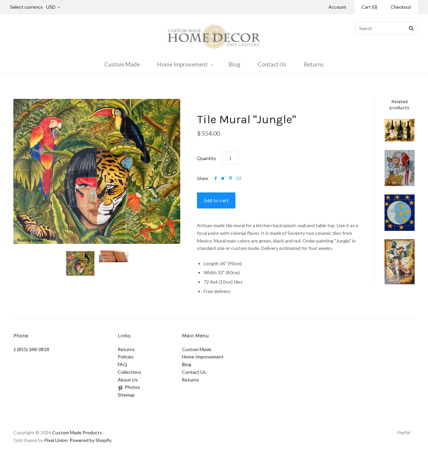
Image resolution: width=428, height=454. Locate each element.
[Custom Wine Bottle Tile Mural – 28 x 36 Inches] (400, 130)
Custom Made (122, 64)
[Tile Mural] (400, 261)
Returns (314, 64)
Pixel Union (56, 440)
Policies (126, 356)
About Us (128, 380)
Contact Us (272, 64)
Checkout (401, 7)
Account (337, 7)
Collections (129, 372)
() (369, 7)
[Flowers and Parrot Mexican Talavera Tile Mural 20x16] (400, 168)
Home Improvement (182, 64)
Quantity (206, 158)
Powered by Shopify (90, 440)
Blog (234, 64)
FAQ (122, 364)
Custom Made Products (77, 432)
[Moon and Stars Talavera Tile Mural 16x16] (400, 212)
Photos (132, 387)
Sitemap (126, 395)
